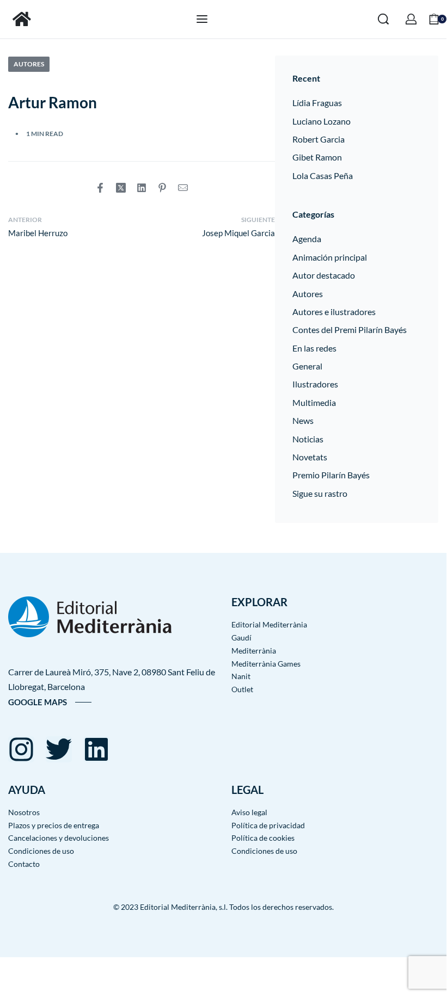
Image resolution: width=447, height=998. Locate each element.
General (307, 366)
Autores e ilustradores (334, 311)
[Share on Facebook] (100, 188)
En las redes (314, 348)
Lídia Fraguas (317, 102)
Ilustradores (315, 384)
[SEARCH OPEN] (383, 19)
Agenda (306, 238)
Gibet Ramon (317, 157)
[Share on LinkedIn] (141, 188)
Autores (29, 64)
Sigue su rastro (319, 493)
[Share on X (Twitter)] (121, 188)
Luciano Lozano (321, 121)
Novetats (309, 457)
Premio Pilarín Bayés (331, 475)
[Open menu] (202, 19)
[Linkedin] (96, 749)
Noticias (307, 439)
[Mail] (183, 188)
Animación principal (329, 257)
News (303, 420)
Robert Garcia (318, 139)
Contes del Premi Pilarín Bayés (349, 329)
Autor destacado (323, 275)
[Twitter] (59, 749)
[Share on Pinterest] (162, 188)
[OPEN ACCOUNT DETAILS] (411, 19)
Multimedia (314, 402)
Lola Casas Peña (322, 175)
